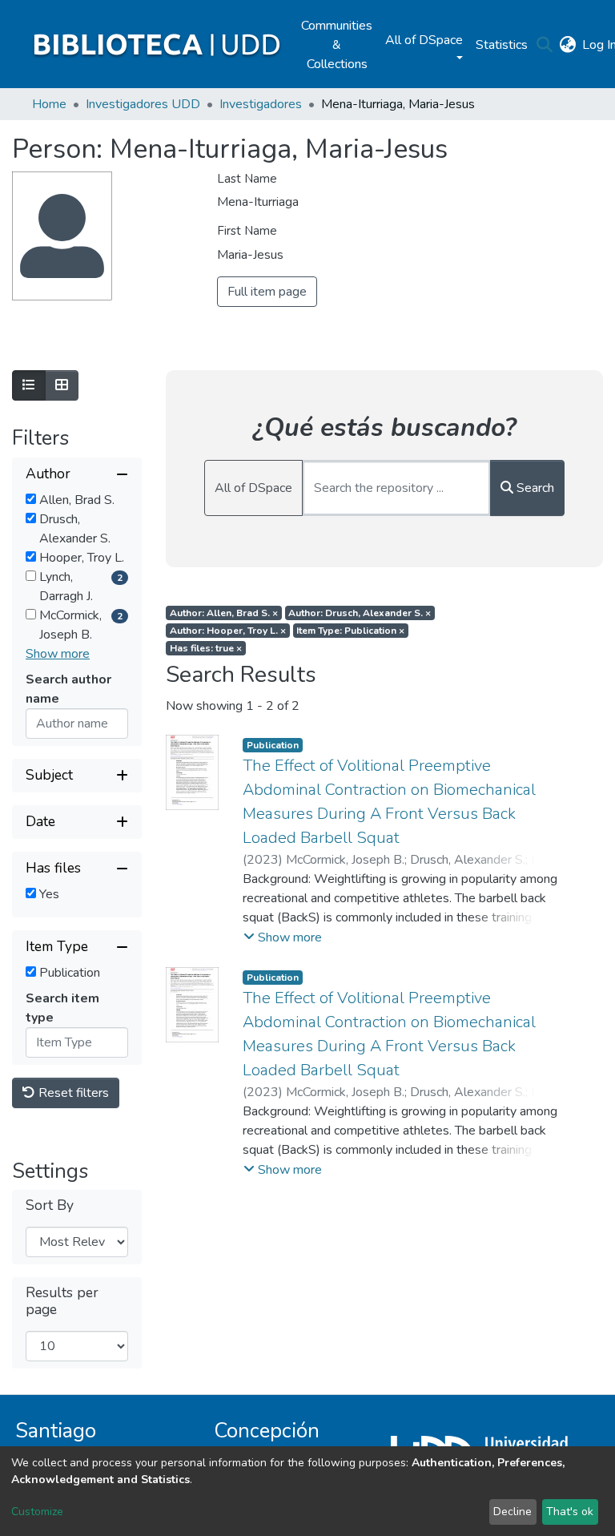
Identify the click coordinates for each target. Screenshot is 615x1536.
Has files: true (206, 648)
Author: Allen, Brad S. (224, 613)
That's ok (569, 1511)
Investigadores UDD (143, 104)
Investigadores (260, 104)
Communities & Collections (336, 45)
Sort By (50, 1205)
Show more (58, 654)
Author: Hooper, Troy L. (228, 630)
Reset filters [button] (72, 1093)
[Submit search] (544, 44)
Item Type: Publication (350, 630)
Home (49, 104)
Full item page (267, 291)
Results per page (62, 1301)
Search (533, 488)
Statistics (502, 45)
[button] (567, 44)
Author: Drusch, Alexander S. (359, 613)
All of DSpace (253, 488)
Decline (512, 1511)
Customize (37, 1511)
